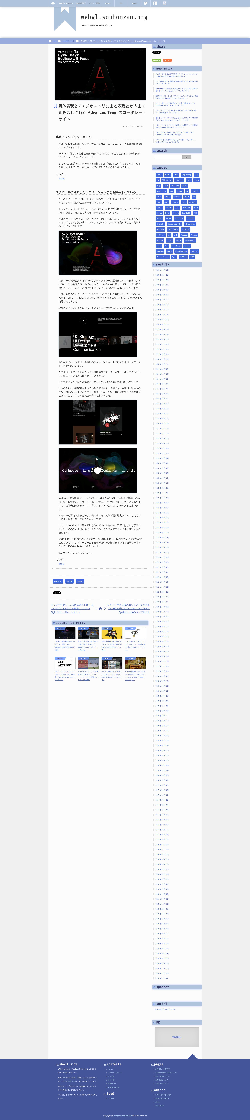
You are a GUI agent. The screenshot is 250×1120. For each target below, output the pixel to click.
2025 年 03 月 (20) (162, 354)
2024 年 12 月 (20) (162, 369)
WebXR (179, 240)
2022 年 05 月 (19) (162, 523)
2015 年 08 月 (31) (162, 924)
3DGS (192, 257)
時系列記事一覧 (113, 1087)
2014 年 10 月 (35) (162, 973)
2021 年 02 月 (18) (162, 597)
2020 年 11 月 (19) (162, 612)
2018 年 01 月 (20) (162, 780)
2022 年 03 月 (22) (162, 532)
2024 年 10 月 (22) (162, 379)
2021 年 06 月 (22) (162, 577)
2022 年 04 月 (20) (162, 528)
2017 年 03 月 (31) (162, 830)
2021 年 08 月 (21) (162, 567)
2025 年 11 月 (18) (162, 315)
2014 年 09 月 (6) (162, 978)
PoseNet (187, 246)
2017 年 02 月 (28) (162, 835)
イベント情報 (94, 3)
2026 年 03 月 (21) (162, 295)
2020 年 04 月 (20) (162, 646)
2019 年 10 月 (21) (162, 676)
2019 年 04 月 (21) (162, 706)
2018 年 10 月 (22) (162, 736)
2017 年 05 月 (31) (162, 820)
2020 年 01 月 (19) (162, 661)
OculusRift (195, 191)
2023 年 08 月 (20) (162, 448)
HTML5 (168, 175)
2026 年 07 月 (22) (162, 275)
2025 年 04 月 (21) (162, 349)
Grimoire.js (186, 229)
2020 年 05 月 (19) (162, 641)
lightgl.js (159, 218)
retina (166, 202)
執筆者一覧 (112, 1084)
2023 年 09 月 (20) (162, 443)
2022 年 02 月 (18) (162, 537)
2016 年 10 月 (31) (162, 854)
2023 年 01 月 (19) (162, 483)
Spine (174, 257)
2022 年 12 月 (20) (162, 488)
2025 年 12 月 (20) (162, 310)
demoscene (179, 180)
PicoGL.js (184, 235)
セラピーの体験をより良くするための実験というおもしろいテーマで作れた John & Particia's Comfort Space (135, 676)
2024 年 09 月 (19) (162, 384)
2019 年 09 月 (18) (162, 681)
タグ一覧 (111, 1080)
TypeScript (194, 251)
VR (187, 191)
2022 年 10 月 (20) (162, 498)
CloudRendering (181, 251)
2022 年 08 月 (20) (162, 508)
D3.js (167, 213)
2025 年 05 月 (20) (162, 344)
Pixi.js (184, 202)
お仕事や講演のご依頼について (166, 1073)
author (107, 3)
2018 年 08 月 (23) (162, 745)
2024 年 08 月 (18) (162, 389)
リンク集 (111, 1076)
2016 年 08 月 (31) (162, 864)
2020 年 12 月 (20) (162, 607)
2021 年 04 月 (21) (162, 587)
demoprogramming (175, 224)
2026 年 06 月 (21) (162, 280)
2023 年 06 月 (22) (162, 458)
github (157, 1102)
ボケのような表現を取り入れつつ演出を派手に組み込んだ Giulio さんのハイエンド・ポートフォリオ (88, 646)
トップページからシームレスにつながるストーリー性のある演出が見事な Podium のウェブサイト (135, 646)
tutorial (169, 251)
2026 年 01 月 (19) (162, 305)
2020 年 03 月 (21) (162, 651)
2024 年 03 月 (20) (162, 414)
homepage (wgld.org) (163, 1095)
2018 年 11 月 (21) (162, 731)
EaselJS (159, 208)
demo (80, 581)
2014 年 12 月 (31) (162, 963)
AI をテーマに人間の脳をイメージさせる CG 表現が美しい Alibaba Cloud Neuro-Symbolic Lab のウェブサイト (128, 609)
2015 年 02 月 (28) (162, 953)
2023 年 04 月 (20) (162, 468)
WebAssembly (190, 240)
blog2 (162, 1106)
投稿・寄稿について (162, 1076)
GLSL (70, 581)
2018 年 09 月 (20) (162, 740)
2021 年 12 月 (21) (162, 547)
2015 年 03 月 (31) (162, 949)
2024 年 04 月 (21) (162, 409)
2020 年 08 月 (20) (162, 627)
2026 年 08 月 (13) (162, 270)
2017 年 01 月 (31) (162, 840)
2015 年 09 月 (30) (162, 919)
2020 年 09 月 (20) (162, 622)
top (54, 41)
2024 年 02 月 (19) (162, 419)
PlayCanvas (179, 218)
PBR (195, 213)
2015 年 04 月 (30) (162, 944)
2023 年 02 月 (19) (162, 478)
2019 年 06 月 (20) (162, 696)
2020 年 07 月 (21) (162, 632)
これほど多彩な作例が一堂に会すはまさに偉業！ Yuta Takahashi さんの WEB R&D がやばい (65, 646)
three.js (184, 186)
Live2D (186, 197)
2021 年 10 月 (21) (162, 557)
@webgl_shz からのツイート (165, 1009)
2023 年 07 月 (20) (162, 453)
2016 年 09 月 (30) (162, 859)
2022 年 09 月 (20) (162, 503)
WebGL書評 (81, 3)
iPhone (167, 197)
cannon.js (160, 240)
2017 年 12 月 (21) (162, 785)
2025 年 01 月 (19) (162, 364)
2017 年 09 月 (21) (162, 800)
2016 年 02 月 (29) (162, 894)
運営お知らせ (167, 180)
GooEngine (161, 229)
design (159, 197)
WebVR (168, 218)
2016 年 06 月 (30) (162, 874)
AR (169, 235)
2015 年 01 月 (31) (162, 958)
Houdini (170, 240)
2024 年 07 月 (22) (162, 394)
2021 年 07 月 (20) (162, 572)
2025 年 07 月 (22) (162, 334)
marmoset (190, 218)
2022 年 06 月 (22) (162, 518)
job (158, 180)
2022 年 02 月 (68, 41)
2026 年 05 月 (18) (162, 285)
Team (61, 178)
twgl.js (196, 208)
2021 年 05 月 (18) (162, 582)
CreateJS (192, 202)
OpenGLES (186, 213)
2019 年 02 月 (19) (162, 716)
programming (186, 175)
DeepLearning (173, 229)
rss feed (111, 1098)
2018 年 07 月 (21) (162, 750)
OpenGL (176, 213)
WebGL (58, 581)
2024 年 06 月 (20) (162, 399)
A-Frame (194, 235)
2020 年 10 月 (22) (162, 617)
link (121, 3)
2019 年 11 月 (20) (162, 671)
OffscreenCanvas (163, 257)
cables (159, 246)
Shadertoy (186, 208)
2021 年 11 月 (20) (162, 552)
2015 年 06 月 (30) (162, 934)
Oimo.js (159, 213)
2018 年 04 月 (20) (162, 765)
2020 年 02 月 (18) (162, 656)
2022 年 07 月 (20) (162, 513)
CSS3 (177, 208)
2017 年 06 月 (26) (162, 815)
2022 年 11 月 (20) (162, 493)
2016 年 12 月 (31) (162, 845)
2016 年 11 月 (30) (162, 849)
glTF (175, 235)
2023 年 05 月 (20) (162, 463)
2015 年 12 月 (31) (162, 904)
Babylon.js (177, 197)
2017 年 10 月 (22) (162, 795)
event (189, 180)
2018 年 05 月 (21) (162, 760)
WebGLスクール (66, 3)
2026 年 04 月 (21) (162, 290)
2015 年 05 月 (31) (162, 939)
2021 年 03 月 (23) (162, 592)
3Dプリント (161, 235)
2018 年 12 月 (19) (162, 726)
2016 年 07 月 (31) (162, 869)
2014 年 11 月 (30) (162, 968)
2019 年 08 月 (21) (162, 686)
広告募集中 (177, 1037)
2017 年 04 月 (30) (162, 825)
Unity (158, 186)
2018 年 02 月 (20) (162, 775)
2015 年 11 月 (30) (162, 909)
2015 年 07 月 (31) (162, 929)
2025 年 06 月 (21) (162, 339)
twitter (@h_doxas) (162, 1098)
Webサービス (161, 191)
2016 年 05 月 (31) (162, 879)
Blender (180, 191)
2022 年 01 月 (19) (162, 542)
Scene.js (175, 202)
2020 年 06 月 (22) (162, 636)
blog (157, 1106)
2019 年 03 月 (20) (162, 711)
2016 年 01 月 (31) (162, 899)
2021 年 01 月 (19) (162, 602)
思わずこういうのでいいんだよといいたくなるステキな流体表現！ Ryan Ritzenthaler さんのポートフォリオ (65, 676)
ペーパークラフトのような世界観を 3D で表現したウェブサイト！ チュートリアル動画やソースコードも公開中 (88, 676)
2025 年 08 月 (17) (162, 329)
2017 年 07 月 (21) (162, 810)
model (159, 202)
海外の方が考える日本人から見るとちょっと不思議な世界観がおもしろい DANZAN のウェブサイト (112, 646)
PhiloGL (169, 208)
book (196, 175)
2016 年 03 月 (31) (162, 889)
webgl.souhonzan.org (123, 1116)
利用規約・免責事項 (162, 1069)
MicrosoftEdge (190, 224)
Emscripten (160, 224)
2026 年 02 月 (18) (162, 300)
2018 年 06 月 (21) (162, 755)
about (134, 3)
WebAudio (175, 186)
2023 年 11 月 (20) (162, 433)
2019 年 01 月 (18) (162, 721)
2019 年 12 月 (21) (162, 666)
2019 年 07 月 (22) (162, 691)
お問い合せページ (161, 1084)
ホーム (110, 1069)
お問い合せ (71, 1081)
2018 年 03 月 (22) (162, 770)
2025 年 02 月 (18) (162, 359)
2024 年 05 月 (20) (162, 404)
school (196, 180)
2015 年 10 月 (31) (162, 914)
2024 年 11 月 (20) (162, 374)
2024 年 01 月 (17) (162, 424)
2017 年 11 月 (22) (162, 790)
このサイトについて (115, 1073)
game (172, 191)
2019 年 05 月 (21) (162, 701)
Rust (166, 246)
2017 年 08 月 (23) (162, 805)
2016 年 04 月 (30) (162, 884)
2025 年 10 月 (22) (162, 320)
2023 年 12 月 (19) (162, 428)
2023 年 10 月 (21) (162, 438)
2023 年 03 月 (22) (162, 473)
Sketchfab (160, 251)
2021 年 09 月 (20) (162, 562)
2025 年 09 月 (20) (162, 324)
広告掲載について (161, 1080)
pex (194, 197)
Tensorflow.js (176, 246)
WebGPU (183, 257)
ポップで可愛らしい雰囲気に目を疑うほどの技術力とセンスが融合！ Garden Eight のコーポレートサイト (72, 609)
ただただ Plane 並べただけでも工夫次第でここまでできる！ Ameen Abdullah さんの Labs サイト (112, 676)
